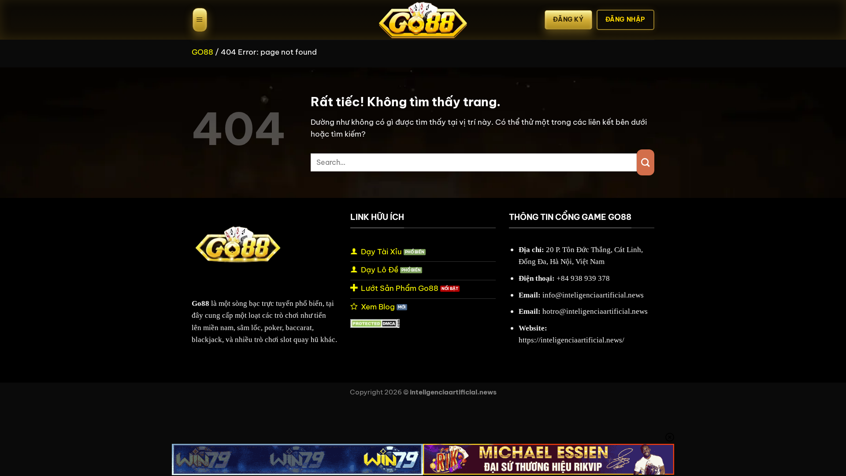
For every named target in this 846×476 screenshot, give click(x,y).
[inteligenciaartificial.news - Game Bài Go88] (423, 19)
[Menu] (200, 20)
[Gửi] (645, 162)
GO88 (202, 51)
